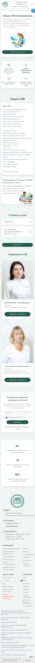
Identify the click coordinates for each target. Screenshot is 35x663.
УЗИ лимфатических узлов (12, 126)
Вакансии (26, 586)
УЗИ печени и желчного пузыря (13, 133)
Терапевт (26, 551)
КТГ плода (6, 581)
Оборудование (27, 606)
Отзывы (25, 592)
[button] (32, 4)
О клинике (26, 583)
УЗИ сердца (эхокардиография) (14, 109)
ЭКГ (4, 583)
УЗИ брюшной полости (10, 193)
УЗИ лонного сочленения (12, 124)
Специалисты (27, 603)
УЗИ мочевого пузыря (10, 164)
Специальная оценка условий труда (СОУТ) (14, 630)
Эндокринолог (27, 560)
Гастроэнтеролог (9, 559)
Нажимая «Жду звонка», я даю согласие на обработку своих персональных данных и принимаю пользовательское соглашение (17, 427)
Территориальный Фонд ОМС (10, 642)
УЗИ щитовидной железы (11, 119)
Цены (24, 577)
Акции (24, 580)
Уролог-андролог (29, 554)
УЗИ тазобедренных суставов (13, 188)
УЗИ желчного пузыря (10, 143)
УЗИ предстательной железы (13, 116)
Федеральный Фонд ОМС (9, 622)
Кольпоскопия (7, 578)
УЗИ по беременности (10, 556)
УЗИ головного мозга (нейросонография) (17, 186)
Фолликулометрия (9, 114)
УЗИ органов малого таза (12, 112)
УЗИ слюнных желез (10, 131)
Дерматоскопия (8, 586)
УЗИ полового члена (10, 145)
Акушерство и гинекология (11, 549)
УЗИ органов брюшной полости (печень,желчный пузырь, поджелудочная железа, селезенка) (17, 138)
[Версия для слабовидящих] (33, 11)
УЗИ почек (6, 147)
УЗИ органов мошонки (10, 171)
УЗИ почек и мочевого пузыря (13, 191)
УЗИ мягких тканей (9, 167)
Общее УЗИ (26, 557)
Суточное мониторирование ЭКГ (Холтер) (9, 596)
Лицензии (26, 589)
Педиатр (26, 549)
